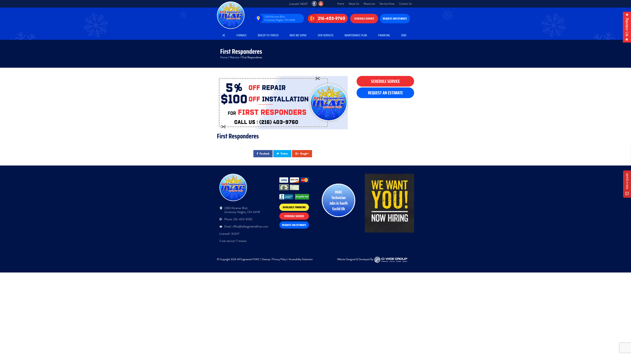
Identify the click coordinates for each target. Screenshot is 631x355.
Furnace (241, 35)
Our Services (325, 35)
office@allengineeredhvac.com (250, 226)
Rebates (234, 57)
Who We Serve (298, 35)
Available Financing (294, 207)
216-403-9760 (331, 18)
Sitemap (266, 259)
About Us (354, 4)
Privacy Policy (279, 259)
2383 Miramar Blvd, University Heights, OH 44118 (280, 18)
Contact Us (405, 4)
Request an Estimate (395, 18)
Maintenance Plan (356, 35)
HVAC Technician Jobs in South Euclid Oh (338, 200)
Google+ (304, 153)
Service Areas (387, 4)
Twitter (284, 153)
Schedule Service (364, 18)
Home (340, 4)
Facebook (264, 153)
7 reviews (241, 241)
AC (223, 35)
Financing (384, 35)
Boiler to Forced (268, 35)
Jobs (403, 35)
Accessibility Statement (301, 259)
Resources (369, 4)
